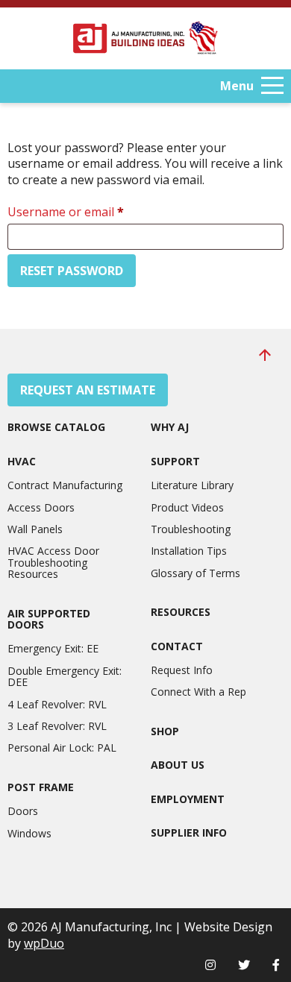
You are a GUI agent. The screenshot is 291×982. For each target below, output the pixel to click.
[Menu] (272, 86)
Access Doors (41, 507)
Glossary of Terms (195, 573)
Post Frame (40, 787)
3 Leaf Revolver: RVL (57, 725)
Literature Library (192, 485)
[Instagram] (210, 965)
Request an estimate (87, 390)
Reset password (71, 270)
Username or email (90, 211)
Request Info (182, 670)
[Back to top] (265, 355)
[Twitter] (244, 965)
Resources (180, 611)
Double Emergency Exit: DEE (64, 676)
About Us (177, 764)
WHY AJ (170, 426)
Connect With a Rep (198, 691)
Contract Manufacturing (64, 485)
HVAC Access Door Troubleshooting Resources (53, 562)
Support (175, 461)
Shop (165, 731)
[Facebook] (276, 965)
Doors (22, 810)
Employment (188, 799)
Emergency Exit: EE (52, 648)
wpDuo (44, 943)
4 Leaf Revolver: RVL (57, 704)
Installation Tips (189, 550)
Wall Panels (35, 529)
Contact (177, 646)
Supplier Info (189, 832)
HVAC (21, 461)
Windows (29, 833)
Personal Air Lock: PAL (61, 747)
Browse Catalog (56, 426)
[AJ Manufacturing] (145, 38)
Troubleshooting (191, 529)
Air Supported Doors (48, 619)
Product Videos (187, 507)
